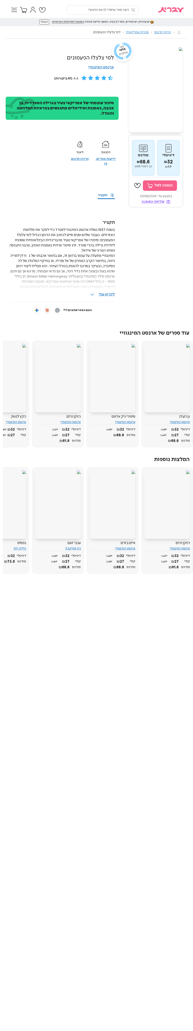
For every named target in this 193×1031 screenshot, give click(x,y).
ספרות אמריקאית (137, 32)
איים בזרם (128, 543)
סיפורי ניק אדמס (123, 416)
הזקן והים (73, 416)
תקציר (102, 195)
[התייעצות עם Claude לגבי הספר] (47, 310)
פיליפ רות (20, 548)
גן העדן (184, 416)
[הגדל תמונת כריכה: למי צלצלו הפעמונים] (156, 89)
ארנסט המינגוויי (101, 67)
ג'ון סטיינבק (73, 548)
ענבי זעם (74, 543)
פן (105, 164)
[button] (14, 10)
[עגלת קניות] (23, 10)
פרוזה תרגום (162, 32)
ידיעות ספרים (106, 159)
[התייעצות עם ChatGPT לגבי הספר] (57, 310)
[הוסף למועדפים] (137, 185)
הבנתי (44, 22)
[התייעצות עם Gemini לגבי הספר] (37, 310)
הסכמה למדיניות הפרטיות (68, 22)
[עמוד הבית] (179, 32)
